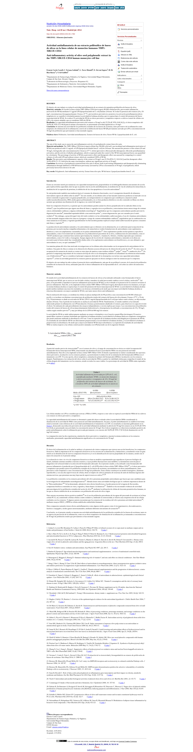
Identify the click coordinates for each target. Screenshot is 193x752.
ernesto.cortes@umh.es (60, 727)
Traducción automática (129, 68)
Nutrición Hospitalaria (59, 23)
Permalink (123, 92)
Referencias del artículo (129, 58)
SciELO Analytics (127, 44)
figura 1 (49, 426)
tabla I (52, 363)
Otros (122, 85)
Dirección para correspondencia (58, 90)
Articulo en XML (126, 55)
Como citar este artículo (129, 62)
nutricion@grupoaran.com (96, 750)
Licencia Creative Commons (128, 741)
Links (104, 530)
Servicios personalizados (130, 29)
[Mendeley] (118, 85)
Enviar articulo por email (129, 72)
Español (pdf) (125, 51)
